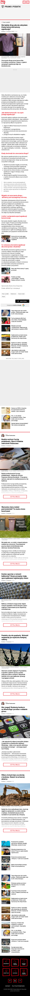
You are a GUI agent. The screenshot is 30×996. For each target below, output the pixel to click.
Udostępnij (23, 301)
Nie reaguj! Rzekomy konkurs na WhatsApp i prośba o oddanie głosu (14, 709)
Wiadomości (13, 293)
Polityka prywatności (18, 986)
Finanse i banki (21, 293)
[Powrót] (20, 980)
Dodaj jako (14, 305)
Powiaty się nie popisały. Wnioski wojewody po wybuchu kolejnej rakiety (14, 637)
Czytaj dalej (15, 496)
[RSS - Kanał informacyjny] (15, 980)
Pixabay (16, 806)
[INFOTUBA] (1, 22)
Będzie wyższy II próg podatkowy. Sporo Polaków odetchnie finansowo (12, 441)
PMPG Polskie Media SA (15, 989)
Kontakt (7, 986)
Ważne (3, 296)
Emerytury (6, 973)
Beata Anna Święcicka (15, 286)
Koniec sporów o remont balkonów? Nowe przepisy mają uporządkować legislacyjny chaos (14, 576)
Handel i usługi (15, 964)
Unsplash (14, 471)
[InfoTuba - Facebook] (10, 980)
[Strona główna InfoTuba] (3, 2)
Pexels (17, 600)
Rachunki (15, 973)
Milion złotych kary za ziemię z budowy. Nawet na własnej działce (13, 777)
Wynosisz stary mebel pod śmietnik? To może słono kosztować (13, 509)
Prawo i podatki (13, 6)
